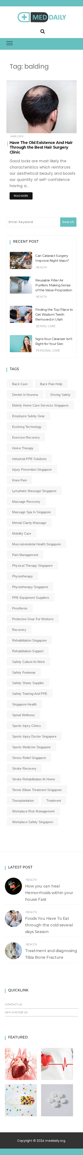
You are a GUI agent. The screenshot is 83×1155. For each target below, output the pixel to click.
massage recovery (26, 501)
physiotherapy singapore (30, 587)
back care (19, 384)
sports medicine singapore (31, 747)
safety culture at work (28, 662)
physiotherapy (22, 576)
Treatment (53, 800)
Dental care (46, 326)
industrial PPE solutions (29, 459)
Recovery (19, 629)
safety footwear (24, 672)
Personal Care (48, 350)
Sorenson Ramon (30, 127)
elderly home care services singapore (40, 405)
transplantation (23, 800)
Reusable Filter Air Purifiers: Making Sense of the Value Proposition (53, 285)
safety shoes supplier (28, 683)
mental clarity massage (29, 523)
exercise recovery (26, 437)
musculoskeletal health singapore (36, 544)
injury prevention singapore (32, 469)
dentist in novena (25, 394)
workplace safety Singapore (32, 822)
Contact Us (13, 1004)
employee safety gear (28, 416)
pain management (25, 555)
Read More (21, 196)
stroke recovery (24, 768)
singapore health (24, 704)
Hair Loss (17, 136)
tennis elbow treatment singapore (37, 790)
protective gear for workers (33, 619)
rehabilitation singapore (29, 640)
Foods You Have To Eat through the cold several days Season (49, 925)
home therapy (23, 448)
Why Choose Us (16, 1012)
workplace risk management (33, 811)
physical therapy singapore (32, 565)
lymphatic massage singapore (34, 491)
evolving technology (27, 427)
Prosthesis (19, 608)
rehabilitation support (27, 651)
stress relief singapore (29, 758)
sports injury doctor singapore (34, 736)
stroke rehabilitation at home (33, 779)
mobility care (21, 533)
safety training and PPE (29, 693)
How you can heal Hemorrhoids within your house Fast (49, 893)
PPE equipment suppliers (30, 597)
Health (41, 267)
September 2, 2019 (59, 127)
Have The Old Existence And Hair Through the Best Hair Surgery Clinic (41, 147)
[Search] (42, 31)
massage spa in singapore (31, 512)
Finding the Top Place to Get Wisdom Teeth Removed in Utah (54, 314)
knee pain (19, 480)
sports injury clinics (26, 726)
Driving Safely (60, 394)
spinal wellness (23, 715)
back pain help (51, 384)
